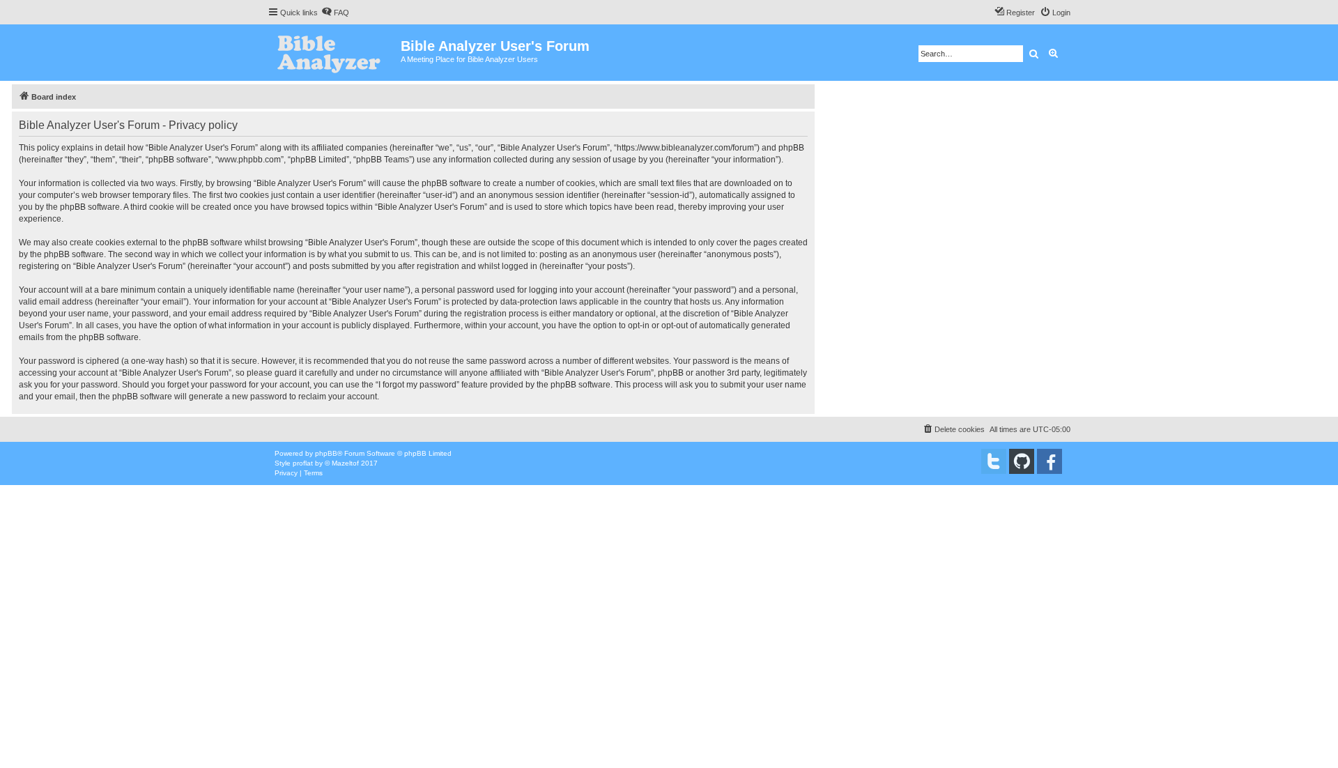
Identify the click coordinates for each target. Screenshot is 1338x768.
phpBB (326, 453)
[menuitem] (335, 12)
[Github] (1021, 461)
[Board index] (334, 52)
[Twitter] (993, 461)
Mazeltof (345, 463)
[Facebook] (1049, 461)
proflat (303, 463)
